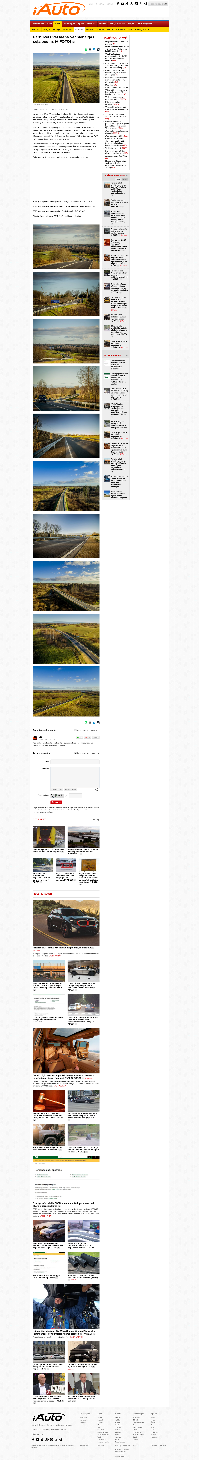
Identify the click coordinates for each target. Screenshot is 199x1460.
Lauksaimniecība (103, 1434)
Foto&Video (137, 1432)
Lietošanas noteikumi (64, 1425)
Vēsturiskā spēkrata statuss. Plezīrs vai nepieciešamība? (117, 109)
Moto (99, 1425)
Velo (98, 1427)
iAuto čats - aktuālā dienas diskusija (116, 132)
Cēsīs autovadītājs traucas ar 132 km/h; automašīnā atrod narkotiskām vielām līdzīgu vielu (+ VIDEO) (84, 1020)
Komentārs (45, 768)
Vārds (47, 761)
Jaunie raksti (112, 355)
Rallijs (153, 1417)
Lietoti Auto (83, 1417)
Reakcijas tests (120, 1442)
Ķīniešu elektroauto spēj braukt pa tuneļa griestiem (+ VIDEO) (119, 232)
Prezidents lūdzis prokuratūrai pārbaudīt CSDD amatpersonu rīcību (81, 1398)
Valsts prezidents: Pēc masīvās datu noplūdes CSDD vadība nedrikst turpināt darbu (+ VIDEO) (48, 1398)
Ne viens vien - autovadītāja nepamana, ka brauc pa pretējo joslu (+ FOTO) (42, 877)
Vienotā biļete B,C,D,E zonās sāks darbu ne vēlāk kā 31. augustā (48, 850)
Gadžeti (135, 1437)
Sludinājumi (85, 1413)
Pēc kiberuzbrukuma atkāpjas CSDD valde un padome (46, 1276)
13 (60, 1150)
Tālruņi (135, 1420)
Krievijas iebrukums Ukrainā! (113, 103)
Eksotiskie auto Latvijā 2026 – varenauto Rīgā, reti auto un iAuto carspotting (117, 65)
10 (80, 884)
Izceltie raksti (42, 894)
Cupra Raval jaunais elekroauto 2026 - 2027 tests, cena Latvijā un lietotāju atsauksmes (116, 142)
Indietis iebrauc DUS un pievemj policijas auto (116, 152)
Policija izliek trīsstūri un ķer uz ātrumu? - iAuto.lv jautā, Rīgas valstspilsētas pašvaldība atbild (47, 985)
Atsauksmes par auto (122, 1449)
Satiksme (118, 1427)
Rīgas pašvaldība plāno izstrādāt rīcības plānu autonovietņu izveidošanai (83, 851)
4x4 (152, 1425)
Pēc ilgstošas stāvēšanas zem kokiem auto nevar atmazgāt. (116, 80)
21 (34, 1403)
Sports (154, 1413)
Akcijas (136, 1445)
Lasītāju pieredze (122, 1445)
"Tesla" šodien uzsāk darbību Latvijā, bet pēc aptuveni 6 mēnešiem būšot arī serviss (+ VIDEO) (81, 986)
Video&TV (84, 1445)
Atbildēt (96, 737)
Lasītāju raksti (119, 1456)
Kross (153, 1420)
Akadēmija (118, 1425)
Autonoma (83, 1422)
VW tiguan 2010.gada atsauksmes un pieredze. (116, 116)
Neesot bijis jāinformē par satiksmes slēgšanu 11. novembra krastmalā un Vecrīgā (116, 164)
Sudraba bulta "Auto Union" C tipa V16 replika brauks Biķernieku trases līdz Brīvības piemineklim (117, 91)
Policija (117, 1422)
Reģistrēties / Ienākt (158, 4)
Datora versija (37, 1434)
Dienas (118, 179)
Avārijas (117, 1420)
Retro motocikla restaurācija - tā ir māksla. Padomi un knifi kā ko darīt (117, 49)
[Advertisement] (149, 75)
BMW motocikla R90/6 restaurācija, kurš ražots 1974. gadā (115, 72)
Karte (117, 1439)
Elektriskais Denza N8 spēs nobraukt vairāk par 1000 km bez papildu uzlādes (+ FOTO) (48, 1245)
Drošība (117, 1417)
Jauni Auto (83, 1420)
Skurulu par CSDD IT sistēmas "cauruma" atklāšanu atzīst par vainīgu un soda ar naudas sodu (48, 1115)
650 (40, 737)
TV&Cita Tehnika (138, 1434)
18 (34, 990)
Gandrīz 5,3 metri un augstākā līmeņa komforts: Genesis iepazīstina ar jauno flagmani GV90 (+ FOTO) (63, 1076)
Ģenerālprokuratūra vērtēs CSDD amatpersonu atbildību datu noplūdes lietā (48, 1366)
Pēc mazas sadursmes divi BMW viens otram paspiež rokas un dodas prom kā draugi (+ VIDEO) (82, 1115)
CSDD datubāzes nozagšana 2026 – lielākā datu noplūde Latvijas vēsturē (116, 57)
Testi (99, 1437)
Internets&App (137, 1427)
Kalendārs (154, 1437)
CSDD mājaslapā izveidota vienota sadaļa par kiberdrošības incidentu (48, 1019)
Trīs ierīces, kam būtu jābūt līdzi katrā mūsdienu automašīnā (47, 1148)
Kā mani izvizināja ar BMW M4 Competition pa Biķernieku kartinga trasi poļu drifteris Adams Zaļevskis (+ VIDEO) (64, 1332)
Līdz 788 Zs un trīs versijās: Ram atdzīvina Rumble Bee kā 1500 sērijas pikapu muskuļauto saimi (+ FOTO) (119, 302)
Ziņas (99, 1413)
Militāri (117, 1434)
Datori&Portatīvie (138, 1422)
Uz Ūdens (100, 1430)
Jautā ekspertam (158, 1445)
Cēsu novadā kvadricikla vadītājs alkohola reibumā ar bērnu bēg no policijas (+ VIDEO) (83, 1149)
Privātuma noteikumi (40, 1430)
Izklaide (99, 1422)
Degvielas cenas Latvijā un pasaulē (116, 43)
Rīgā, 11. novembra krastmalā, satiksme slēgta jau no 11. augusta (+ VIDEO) (65, 876)
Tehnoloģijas (138, 1413)
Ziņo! (91, 4)
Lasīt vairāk (55, 956)
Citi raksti (39, 819)
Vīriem (118, 1413)
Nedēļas (125, 179)
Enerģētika (136, 1417)
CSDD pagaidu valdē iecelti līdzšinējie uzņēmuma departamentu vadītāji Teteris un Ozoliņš (119, 379)
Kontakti (110, 4)
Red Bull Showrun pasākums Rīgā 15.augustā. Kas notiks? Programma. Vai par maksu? (117, 124)
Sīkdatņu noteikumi (58, 1430)
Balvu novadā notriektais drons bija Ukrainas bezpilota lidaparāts (119, 495)
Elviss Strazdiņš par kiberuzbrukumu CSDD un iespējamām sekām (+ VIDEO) (81, 1245)
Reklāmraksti (101, 1439)
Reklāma (100, 4)
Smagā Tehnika (102, 1432)
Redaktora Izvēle (103, 1442)
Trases (153, 1434)
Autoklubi (118, 1437)
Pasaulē (100, 1420)
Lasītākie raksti (114, 175)
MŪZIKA (111, 85)
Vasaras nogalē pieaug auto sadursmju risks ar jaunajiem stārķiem (119, 424)
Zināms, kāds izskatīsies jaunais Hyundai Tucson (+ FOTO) (82, 1365)
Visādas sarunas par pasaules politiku (115, 98)
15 (34, 1120)
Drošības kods (43, 795)
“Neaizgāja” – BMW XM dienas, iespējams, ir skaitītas (62, 947)
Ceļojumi (118, 1432)
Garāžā (117, 1430)
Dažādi (135, 1439)
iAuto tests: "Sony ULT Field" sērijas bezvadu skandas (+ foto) (83, 1276)
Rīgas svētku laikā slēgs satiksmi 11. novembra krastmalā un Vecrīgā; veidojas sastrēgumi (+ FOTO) (88, 877)
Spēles (135, 1430)
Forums (100, 1445)
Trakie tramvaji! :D (116, 148)
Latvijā (99, 1417)
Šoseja (153, 1422)
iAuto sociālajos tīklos (116, 136)
